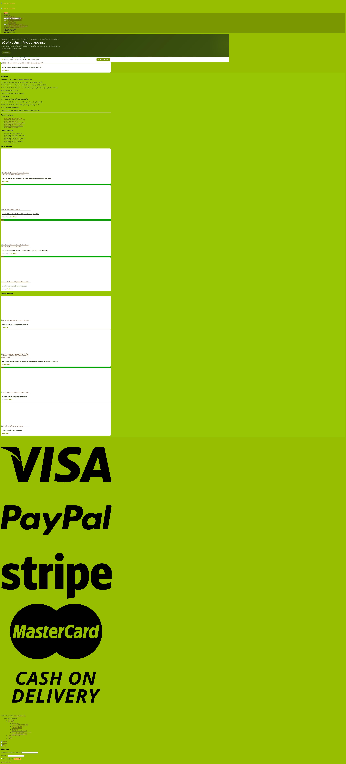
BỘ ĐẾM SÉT (12, 23)
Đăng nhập (17, 759)
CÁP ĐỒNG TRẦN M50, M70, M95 (12, 430)
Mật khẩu (4, 755)
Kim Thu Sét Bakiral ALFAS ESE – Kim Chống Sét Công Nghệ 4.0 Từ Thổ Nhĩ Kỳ (25, 250)
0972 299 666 (104, 59)
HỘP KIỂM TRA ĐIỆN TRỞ (16, 27)
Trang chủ (4, 39)
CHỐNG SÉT (4, 79)
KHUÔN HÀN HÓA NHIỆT (16, 24)
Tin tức (6, 30)
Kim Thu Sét (11, 17)
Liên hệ (6, 32)
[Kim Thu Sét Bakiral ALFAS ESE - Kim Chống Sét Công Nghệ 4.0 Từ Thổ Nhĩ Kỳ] (16, 246)
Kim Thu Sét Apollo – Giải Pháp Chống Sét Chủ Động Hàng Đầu (20, 214)
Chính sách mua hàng (11, 121)
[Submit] (5, 20)
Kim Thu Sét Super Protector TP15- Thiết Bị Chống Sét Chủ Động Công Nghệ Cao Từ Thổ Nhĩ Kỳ (30, 361)
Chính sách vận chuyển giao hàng (14, 119)
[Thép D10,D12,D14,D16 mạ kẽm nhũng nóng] (15, 320)
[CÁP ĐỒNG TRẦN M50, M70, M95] (12, 426)
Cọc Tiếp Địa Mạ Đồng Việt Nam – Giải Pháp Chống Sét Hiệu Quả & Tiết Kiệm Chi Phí (26, 178)
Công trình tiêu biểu (10, 29)
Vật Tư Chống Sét (14, 39)
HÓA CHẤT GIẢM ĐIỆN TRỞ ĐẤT (18, 26)
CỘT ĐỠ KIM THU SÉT (15, 20)
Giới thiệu (7, 13)
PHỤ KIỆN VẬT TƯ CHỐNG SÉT (29, 39)
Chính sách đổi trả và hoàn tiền (13, 126)
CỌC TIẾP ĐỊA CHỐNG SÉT (16, 18)
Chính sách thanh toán (11, 127)
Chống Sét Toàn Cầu (20, 716)
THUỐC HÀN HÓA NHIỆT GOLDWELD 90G (14, 286)
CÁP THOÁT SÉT (13, 21)
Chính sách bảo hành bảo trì (13, 124)
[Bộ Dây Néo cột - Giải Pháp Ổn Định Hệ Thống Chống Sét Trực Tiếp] (22, 63)
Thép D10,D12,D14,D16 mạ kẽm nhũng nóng (15, 324)
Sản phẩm (7, 15)
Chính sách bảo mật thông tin (13, 118)
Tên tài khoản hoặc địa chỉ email (11, 752)
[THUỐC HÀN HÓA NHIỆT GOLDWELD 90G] (14, 282)
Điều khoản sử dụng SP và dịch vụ (14, 123)
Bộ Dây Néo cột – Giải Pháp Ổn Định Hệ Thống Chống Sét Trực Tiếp (21, 67)
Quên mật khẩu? (6, 762)
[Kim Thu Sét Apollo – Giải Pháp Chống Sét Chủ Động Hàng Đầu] (10, 209)
